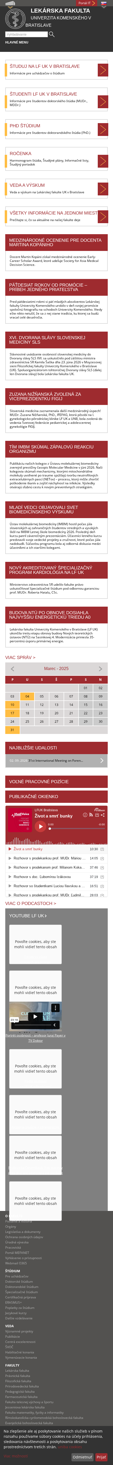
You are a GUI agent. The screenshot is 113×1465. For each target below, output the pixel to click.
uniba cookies (70, 1446)
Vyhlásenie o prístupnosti (23, 1258)
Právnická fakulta (17, 1376)
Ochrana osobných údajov (24, 1237)
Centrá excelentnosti (20, 1342)
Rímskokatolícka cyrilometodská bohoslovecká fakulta (44, 1417)
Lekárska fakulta (17, 1370)
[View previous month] (12, 668)
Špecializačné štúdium (21, 1292)
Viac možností (16, 1455)
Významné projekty (19, 1331)
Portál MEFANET (17, 1252)
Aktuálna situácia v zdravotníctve (35, 1127)
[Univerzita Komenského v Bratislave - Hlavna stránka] (15, 18)
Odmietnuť (82, 1457)
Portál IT (85, 3)
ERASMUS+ (13, 1302)
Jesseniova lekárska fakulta (25, 1407)
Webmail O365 (16, 1263)
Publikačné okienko (33, 796)
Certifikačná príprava (20, 1297)
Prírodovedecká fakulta (22, 1386)
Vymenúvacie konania (21, 1357)
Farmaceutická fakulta (21, 1397)
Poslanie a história (18, 1221)
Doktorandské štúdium (21, 1287)
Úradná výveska (17, 1242)
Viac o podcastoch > (30, 903)
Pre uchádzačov (16, 1276)
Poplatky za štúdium (19, 1307)
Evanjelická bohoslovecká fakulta (29, 1423)
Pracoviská (13, 1247)
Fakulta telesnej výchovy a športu (29, 1402)
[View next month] (100, 668)
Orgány (10, 1226)
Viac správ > (20, 657)
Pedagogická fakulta (20, 1391)
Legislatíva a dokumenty (22, 1232)
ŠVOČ (9, 1347)
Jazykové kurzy (16, 1313)
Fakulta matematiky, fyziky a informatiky (34, 1412)
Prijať (101, 1457)
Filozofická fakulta (18, 1381)
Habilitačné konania (19, 1352)
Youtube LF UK (26, 915)
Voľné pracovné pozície (39, 781)
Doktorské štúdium (19, 1281)
